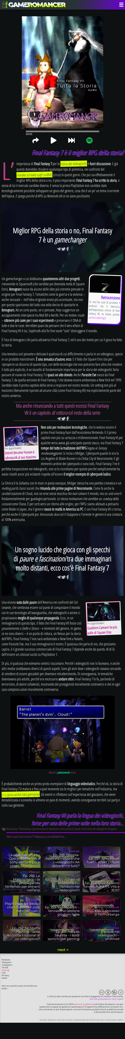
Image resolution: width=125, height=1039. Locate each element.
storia (83, 829)
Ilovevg (5, 970)
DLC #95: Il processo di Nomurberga (103, 912)
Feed (4, 978)
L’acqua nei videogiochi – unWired (108, 935)
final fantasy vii (26, 829)
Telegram (7, 962)
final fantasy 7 (12, 829)
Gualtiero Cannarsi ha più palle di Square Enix (102, 629)
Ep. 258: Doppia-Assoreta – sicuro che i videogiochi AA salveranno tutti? (63, 860)
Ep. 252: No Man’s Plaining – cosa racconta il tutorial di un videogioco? (23, 933)
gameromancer (41, 829)
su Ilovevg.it (97, 317)
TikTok (5, 967)
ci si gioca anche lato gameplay (21, 794)
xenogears (112, 829)
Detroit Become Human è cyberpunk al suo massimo (20, 454)
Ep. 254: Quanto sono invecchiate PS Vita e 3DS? (102, 886)
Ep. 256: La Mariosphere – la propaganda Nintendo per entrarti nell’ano (22, 883)
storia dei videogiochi (74, 164)
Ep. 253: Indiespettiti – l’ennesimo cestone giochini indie (62, 910)
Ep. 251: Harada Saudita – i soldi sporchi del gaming (64, 935)
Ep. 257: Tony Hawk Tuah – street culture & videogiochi (102, 862)
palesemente (63, 772)
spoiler (77, 829)
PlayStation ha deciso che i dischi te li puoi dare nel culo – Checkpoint (22, 909)
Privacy (5, 975)
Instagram (7, 965)
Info (4, 972)
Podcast (6, 959)
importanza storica (57, 829)
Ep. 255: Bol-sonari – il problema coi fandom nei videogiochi (62, 884)
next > (63, 949)
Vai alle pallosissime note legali (106, 999)
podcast (70, 829)
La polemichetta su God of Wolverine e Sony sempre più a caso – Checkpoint (24, 860)
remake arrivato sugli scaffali (34, 175)
